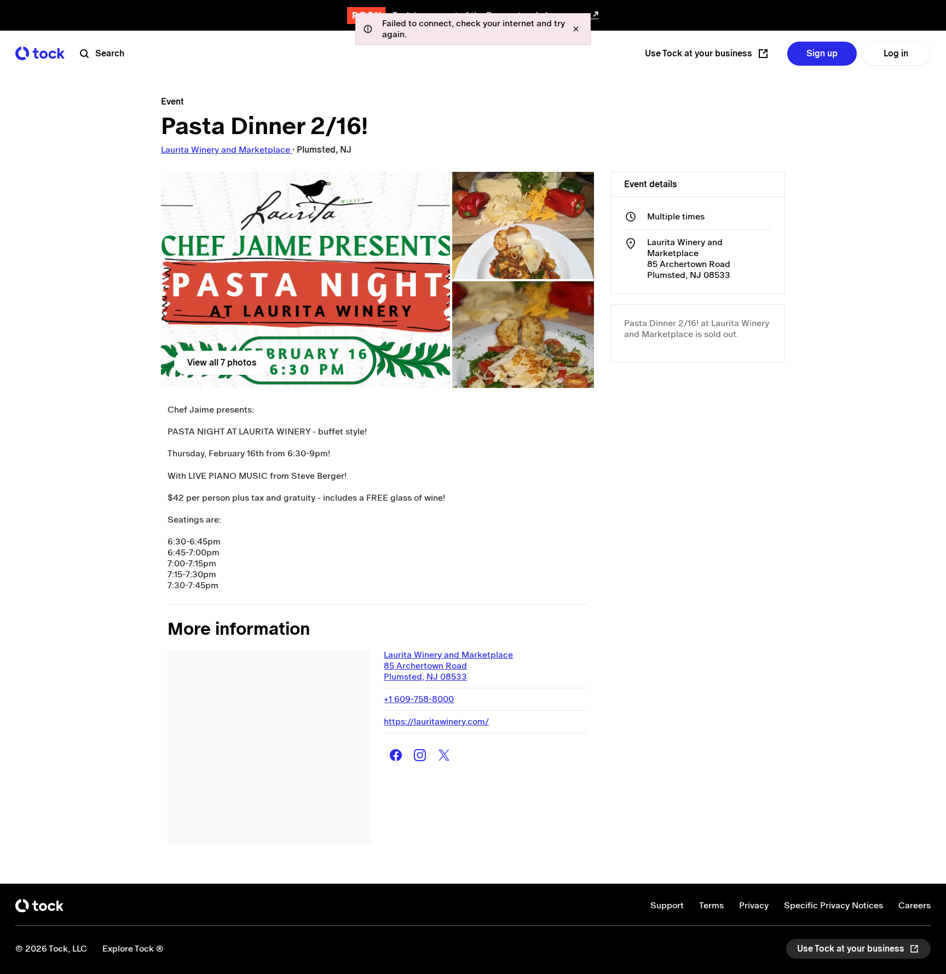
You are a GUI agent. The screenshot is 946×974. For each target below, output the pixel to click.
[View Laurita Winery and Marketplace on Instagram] (420, 755)
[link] (305, 280)
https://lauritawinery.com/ (436, 721)
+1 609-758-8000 (419, 699)
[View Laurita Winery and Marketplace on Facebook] (396, 755)
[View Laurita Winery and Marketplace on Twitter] (444, 755)
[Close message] (576, 29)
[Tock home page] (40, 53)
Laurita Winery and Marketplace (226, 149)
